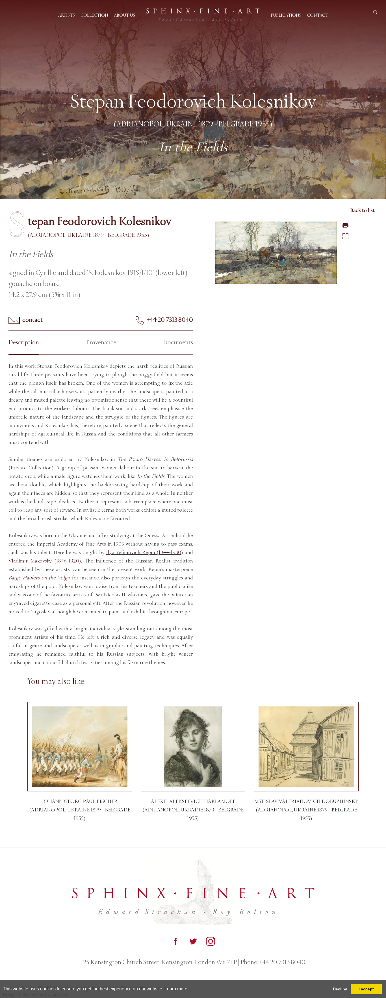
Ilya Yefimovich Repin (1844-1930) (144, 552)
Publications (286, 15)
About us (124, 15)
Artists (66, 15)
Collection (94, 15)
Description (23, 342)
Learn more (175, 988)
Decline (340, 989)
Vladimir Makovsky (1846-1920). (45, 561)
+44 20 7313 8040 (169, 319)
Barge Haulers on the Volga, (39, 578)
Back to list (362, 210)
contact (32, 319)
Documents (178, 342)
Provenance (101, 342)
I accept (366, 989)
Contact (317, 15)
